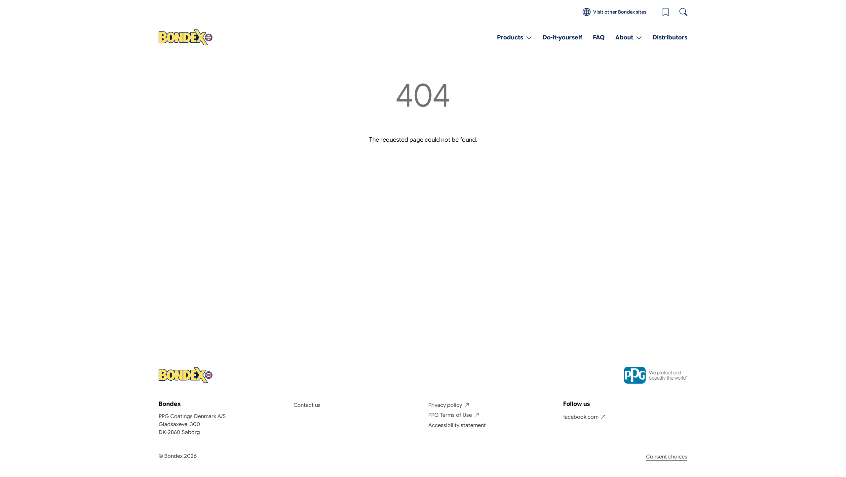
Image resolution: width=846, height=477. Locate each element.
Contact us (307, 405)
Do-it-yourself (562, 37)
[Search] (683, 12)
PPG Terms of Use (450, 415)
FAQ (599, 37)
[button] (666, 12)
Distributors (670, 37)
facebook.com (580, 417)
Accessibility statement (457, 425)
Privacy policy (445, 405)
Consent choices (666, 456)
